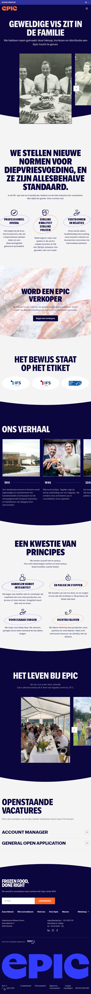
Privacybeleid (40, 986)
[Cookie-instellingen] (4, 989)
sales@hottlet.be (54, 920)
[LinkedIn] (48, 930)
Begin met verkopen (45, 318)
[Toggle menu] (86, 8)
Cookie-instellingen (68, 987)
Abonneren (45, 901)
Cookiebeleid (25, 986)
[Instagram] (53, 930)
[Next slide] (76, 88)
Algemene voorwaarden (54, 987)
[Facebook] (57, 930)
